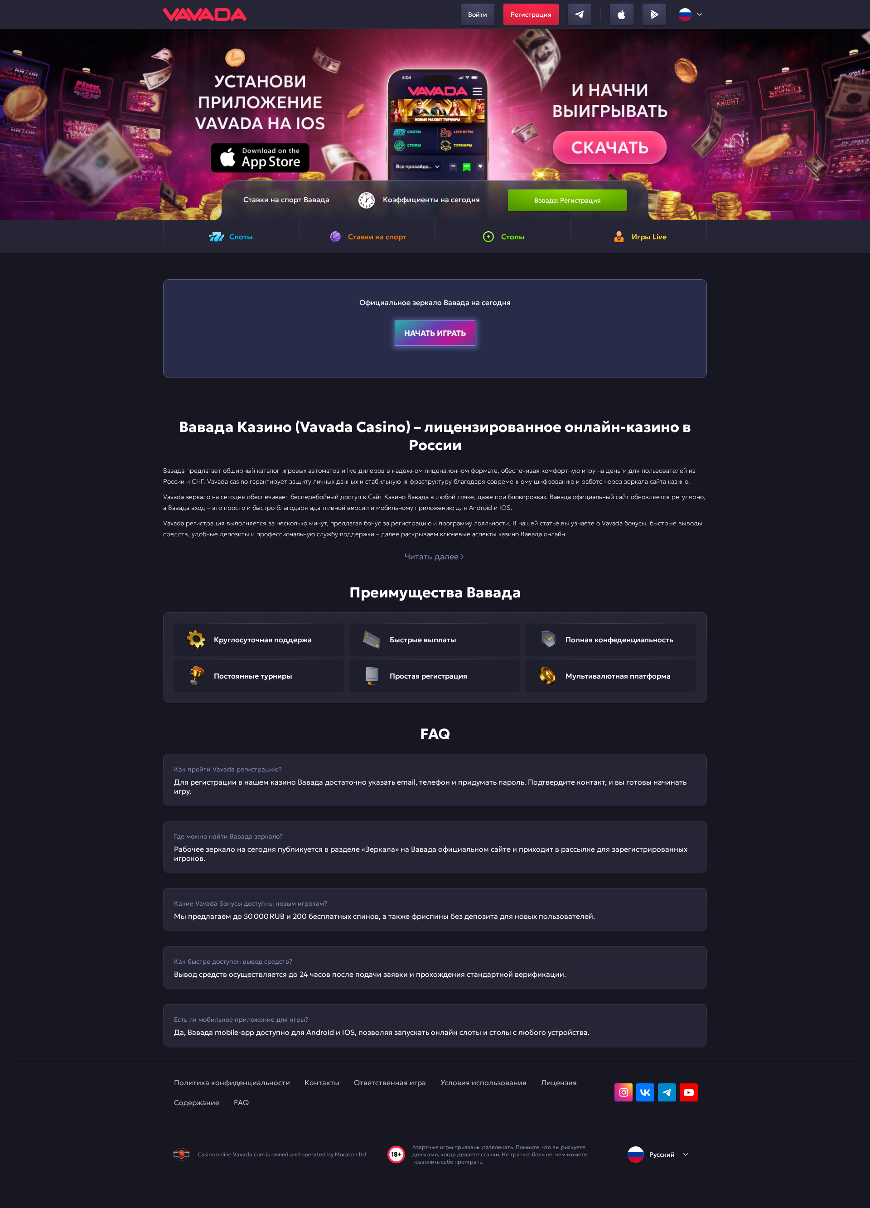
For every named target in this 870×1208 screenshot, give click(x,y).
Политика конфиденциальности (232, 1082)
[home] (204, 14)
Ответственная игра (390, 1082)
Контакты (321, 1082)
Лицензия (559, 1082)
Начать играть (435, 333)
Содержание (196, 1102)
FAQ (241, 1102)
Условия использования (483, 1082)
